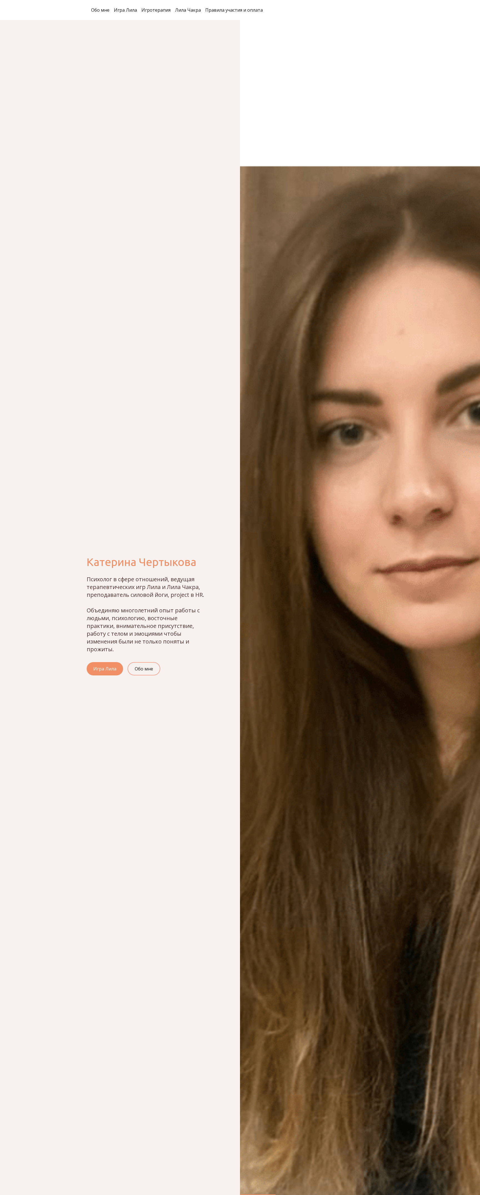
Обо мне (100, 10)
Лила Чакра (188, 10)
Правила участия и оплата (234, 10)
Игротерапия (156, 10)
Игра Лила (125, 10)
